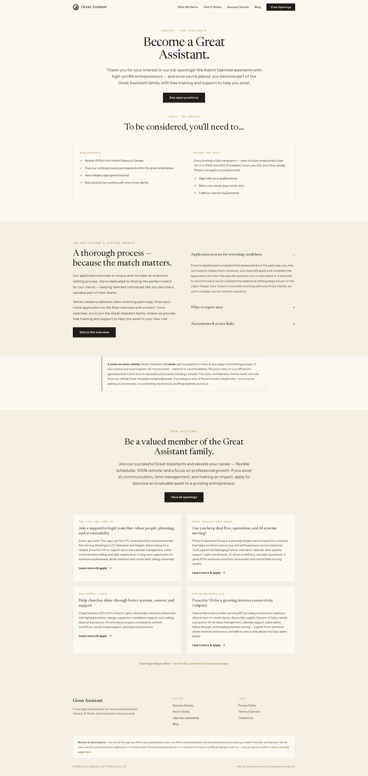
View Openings (281, 7)
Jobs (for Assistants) (186, 718)
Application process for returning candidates (226, 254)
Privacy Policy (247, 705)
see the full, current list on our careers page (200, 663)
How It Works (212, 7)
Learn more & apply (95, 568)
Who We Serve (188, 7)
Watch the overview (94, 332)
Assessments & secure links (212, 324)
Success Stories (238, 7)
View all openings (184, 497)
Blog (258, 7)
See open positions (184, 97)
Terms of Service (249, 711)
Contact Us (245, 718)
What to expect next (207, 307)
